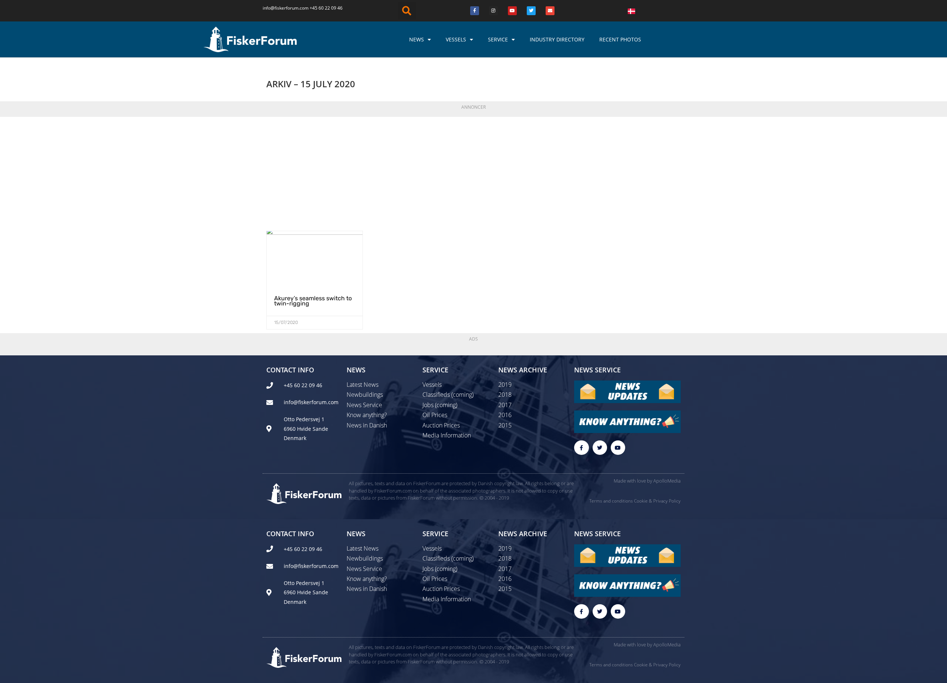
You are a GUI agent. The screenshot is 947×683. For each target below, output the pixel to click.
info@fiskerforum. (281, 8)
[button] (407, 11)
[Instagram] (493, 10)
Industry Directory (557, 39)
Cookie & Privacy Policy (657, 501)
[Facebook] (474, 10)
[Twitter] (531, 10)
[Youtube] (512, 10)
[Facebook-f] (581, 447)
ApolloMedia (667, 480)
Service (498, 39)
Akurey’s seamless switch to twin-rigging (313, 301)
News (416, 39)
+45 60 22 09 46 (326, 8)
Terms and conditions (611, 501)
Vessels (456, 39)
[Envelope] (550, 10)
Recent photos (620, 39)
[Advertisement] (473, 171)
